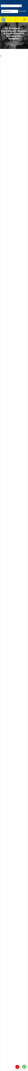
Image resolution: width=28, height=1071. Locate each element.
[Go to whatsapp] (24, 1067)
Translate (6, 15)
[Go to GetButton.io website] (24, 1069)
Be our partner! (21, 11)
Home (14, 41)
